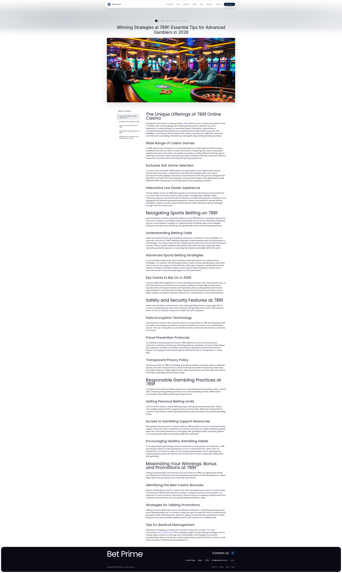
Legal (232, 567)
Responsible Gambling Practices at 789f (129, 131)
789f (185, 123)
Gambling (184, 20)
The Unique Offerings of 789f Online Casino (128, 116)
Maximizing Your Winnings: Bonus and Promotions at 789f (129, 137)
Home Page (190, 560)
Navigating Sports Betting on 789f (129, 121)
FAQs (207, 560)
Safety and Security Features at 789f (128, 126)
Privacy (221, 567)
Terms (227, 567)
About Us (214, 567)
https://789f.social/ (165, 532)
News (200, 560)
